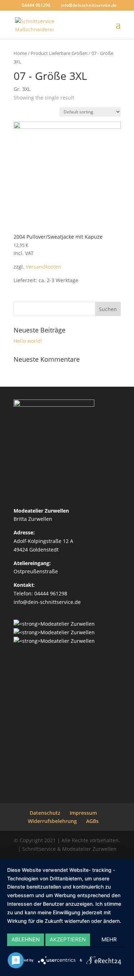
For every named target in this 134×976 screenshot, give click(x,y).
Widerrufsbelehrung (52, 821)
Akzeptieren (68, 939)
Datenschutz (45, 812)
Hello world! (28, 340)
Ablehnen (25, 939)
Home (20, 53)
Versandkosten (43, 266)
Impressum (83, 812)
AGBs (92, 821)
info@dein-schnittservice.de (47, 602)
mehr (109, 939)
